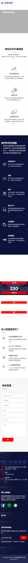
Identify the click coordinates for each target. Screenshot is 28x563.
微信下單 (7, 26)
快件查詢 (7, 31)
